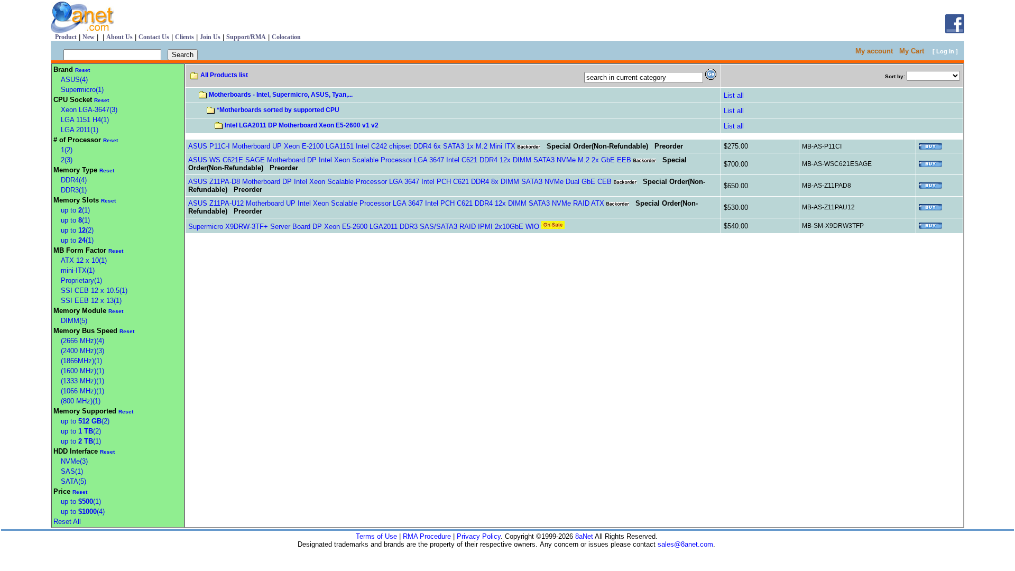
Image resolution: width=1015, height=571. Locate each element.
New (88, 37)
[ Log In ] (945, 51)
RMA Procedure (427, 536)
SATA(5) (73, 481)
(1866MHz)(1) (81, 361)
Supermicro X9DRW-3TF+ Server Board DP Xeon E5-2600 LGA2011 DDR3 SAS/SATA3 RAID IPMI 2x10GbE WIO (363, 227)
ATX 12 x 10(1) (84, 260)
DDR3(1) (74, 190)
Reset (82, 70)
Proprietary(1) (81, 280)
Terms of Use (376, 536)
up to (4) (83, 511)
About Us (119, 37)
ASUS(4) (74, 80)
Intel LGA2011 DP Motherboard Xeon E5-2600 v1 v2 (302, 125)
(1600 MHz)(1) (82, 371)
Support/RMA (246, 37)
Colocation (286, 37)
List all (734, 95)
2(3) (66, 160)
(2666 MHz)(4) (82, 341)
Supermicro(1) (82, 90)
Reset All (67, 522)
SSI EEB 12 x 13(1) (91, 301)
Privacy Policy (479, 536)
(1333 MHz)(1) (82, 381)
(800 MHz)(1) (80, 401)
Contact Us (154, 37)
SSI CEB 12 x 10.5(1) (94, 290)
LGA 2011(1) (79, 130)
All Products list (224, 75)
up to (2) (77, 230)
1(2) (66, 150)
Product (66, 37)
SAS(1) (72, 471)
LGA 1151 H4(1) (85, 120)
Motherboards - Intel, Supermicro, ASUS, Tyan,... (281, 94)
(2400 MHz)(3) (82, 351)
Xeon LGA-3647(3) (89, 110)
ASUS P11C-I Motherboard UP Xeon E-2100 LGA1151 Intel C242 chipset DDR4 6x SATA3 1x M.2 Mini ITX (351, 146)
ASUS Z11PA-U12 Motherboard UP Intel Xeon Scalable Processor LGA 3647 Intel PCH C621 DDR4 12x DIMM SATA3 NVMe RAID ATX (396, 203)
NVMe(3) (74, 461)
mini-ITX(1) (78, 270)
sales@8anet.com (685, 544)
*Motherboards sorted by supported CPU (278, 110)
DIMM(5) (74, 321)
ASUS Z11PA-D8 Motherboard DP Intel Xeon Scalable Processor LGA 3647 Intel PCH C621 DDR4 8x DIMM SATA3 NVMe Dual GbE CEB (400, 182)
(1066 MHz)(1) (82, 391)
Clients (184, 37)
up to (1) (75, 210)
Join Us (210, 37)
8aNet (583, 536)
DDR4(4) (74, 180)
